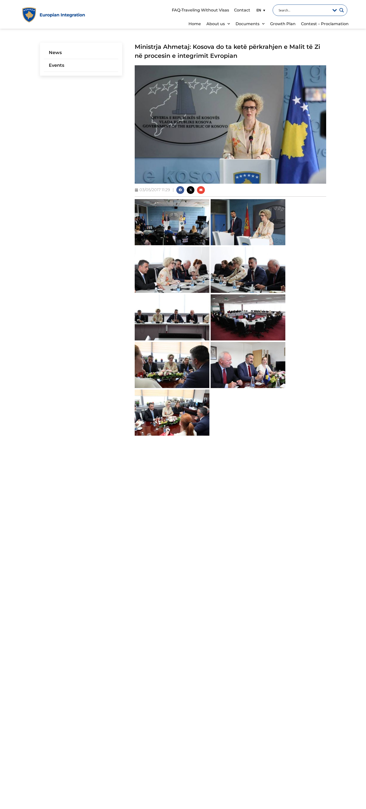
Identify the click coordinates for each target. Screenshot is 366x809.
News (55, 52)
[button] (260, 10)
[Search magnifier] (341, 10)
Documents (247, 23)
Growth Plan (283, 23)
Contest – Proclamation (325, 23)
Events (56, 65)
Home (194, 23)
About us (215, 23)
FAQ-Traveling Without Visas (200, 10)
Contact (242, 10)
